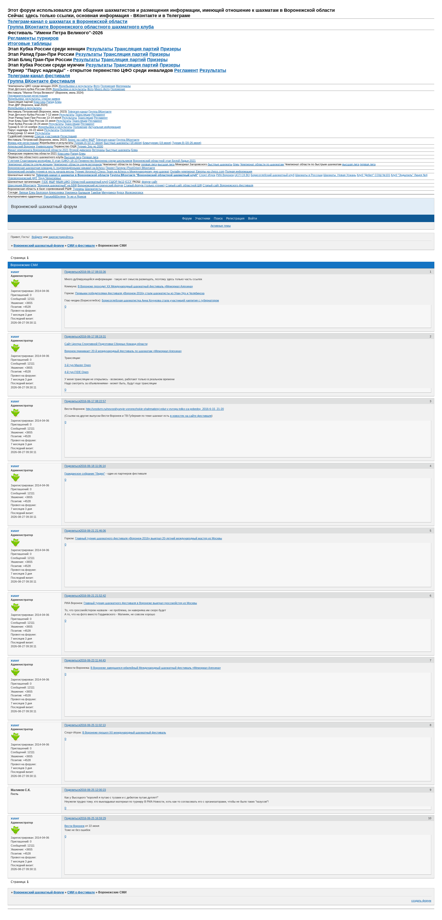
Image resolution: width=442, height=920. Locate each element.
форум (146, 181)
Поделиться (72, 271)
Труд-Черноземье (49, 178)
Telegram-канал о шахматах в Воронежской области (72, 175)
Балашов (84, 192)
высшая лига (166, 164)
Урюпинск (71, 192)
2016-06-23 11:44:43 (93, 660)
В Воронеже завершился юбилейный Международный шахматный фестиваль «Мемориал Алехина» (156, 667)
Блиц (58, 101)
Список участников (47, 136)
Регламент (186, 70)
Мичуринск (109, 192)
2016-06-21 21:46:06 (93, 530)
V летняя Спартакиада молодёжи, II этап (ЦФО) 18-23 (43, 160)
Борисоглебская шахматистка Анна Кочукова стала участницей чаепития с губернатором (160, 300)
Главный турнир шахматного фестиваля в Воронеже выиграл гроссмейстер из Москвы (140, 603)
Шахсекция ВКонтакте (22, 185)
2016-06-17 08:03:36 (93, 271)
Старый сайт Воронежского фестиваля (228, 185)
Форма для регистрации (23, 142)
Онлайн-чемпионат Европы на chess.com (197, 171)
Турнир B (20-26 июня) (186, 142)
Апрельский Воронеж (21, 146)
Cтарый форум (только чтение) (144, 185)
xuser (15, 272)
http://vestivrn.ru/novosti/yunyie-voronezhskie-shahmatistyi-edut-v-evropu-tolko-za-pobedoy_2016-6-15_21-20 (155, 408)
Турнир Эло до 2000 (90, 146)
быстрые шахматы (220, 164)
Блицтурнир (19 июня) (157, 142)
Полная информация (238, 171)
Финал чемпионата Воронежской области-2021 (38, 149)
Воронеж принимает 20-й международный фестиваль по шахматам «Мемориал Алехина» (123, 351)
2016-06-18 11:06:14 (93, 465)
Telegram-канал (78, 111)
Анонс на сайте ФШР (81, 139)
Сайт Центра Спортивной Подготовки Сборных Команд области (105, 343)
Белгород (42, 192)
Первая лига (90, 157)
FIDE (45, 181)
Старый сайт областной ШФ (183, 185)
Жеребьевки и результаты (76, 85)
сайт (154, 181)
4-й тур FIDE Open (76, 372)
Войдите (37, 236)
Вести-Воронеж (74, 825)
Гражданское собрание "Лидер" (84, 473)
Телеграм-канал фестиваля (39, 75)
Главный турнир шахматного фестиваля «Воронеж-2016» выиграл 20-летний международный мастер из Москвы (148, 538)
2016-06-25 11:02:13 (93, 725)
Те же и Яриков (76, 196)
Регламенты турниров (33, 38)
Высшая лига (72, 157)
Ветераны (98, 149)
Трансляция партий (136, 48)
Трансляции (83, 114)
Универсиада (44, 146)
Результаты (99, 48)
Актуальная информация (104, 126)
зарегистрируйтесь (61, 236)
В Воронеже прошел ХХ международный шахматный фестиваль (124, 732)
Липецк (23, 192)
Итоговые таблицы (29, 43)
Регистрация (68, 136)
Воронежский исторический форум (100, 185)
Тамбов (96, 192)
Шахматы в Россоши (309, 175)
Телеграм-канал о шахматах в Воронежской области (67, 21)
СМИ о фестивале (81, 245)
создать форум (421, 900)
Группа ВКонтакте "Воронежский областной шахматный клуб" (154, 175)
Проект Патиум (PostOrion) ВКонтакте (130, 167)
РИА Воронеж (225, 175)
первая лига (149, 164)
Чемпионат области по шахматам (262, 164)
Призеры (170, 48)
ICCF (128, 181)
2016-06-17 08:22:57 (93, 401)
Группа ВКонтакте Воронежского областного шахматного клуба (81, 26)
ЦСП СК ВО (242, 175)
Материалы (123, 85)
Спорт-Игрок (207, 175)
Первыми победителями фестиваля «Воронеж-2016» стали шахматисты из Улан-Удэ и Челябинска (139, 293)
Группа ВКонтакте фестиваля (41, 81)
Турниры (78, 188)
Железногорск (134, 192)
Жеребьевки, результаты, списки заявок (34, 98)
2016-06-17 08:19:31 (93, 336)
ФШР (52, 181)
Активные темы (221, 225)
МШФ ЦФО (63, 181)
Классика (40, 101)
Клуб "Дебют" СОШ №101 (373, 175)
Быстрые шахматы (118, 149)
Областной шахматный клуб (89, 181)
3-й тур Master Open (77, 365)
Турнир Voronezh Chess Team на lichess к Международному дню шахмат (122, 171)
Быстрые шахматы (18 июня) (123, 142)
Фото (96, 85)
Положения (108, 85)
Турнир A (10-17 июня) (88, 142)
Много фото (102, 89)
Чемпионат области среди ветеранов (77, 164)
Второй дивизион (80, 149)
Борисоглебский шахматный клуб (272, 175)
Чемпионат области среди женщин (30, 164)
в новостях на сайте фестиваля (191, 415)
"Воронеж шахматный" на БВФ (57, 185)
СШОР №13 (116, 181)
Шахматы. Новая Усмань (339, 175)
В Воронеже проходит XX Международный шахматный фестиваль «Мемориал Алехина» (135, 286)
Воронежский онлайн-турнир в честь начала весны (41, 171)
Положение (117, 89)
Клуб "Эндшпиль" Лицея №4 (409, 175)
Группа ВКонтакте (100, 111)
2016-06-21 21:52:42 (93, 595)
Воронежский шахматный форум (39, 245)
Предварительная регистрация (28, 95)
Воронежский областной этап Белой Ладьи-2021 (164, 160)
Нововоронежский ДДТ (22, 178)
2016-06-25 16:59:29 (93, 818)
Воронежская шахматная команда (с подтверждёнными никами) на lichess (56, 167)
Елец (32, 192)
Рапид (50, 101)
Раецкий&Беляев (55, 196)
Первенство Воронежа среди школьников (105, 160)
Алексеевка (56, 192)
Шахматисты (93, 188)
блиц (236, 164)
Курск (120, 192)
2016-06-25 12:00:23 (93, 789)
